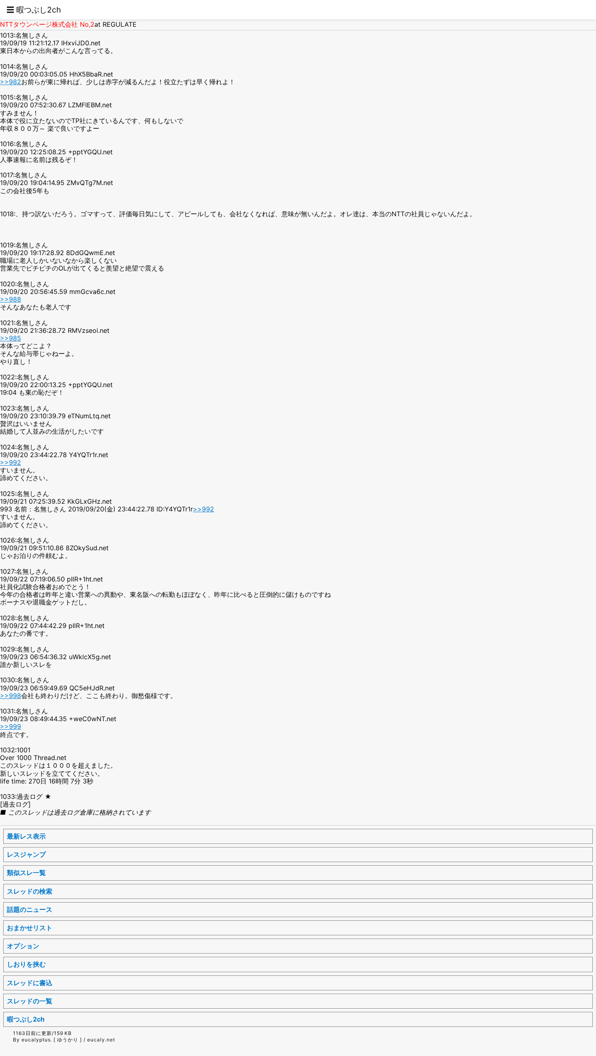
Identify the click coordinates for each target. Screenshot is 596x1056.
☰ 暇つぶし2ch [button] (33, 10)
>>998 (10, 696)
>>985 (10, 338)
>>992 (10, 462)
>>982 (10, 82)
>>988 (10, 299)
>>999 (10, 726)
